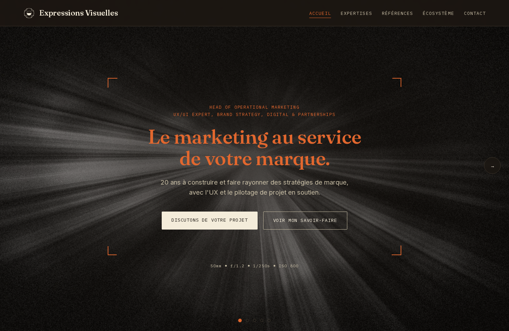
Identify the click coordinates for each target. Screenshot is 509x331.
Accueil (320, 13)
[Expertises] (247, 320)
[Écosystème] (262, 320)
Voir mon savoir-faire (305, 220)
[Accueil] (240, 320)
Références (397, 13)
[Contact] (269, 320)
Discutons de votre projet (209, 220)
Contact (475, 13)
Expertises (356, 13)
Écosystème (438, 13)
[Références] (254, 320)
